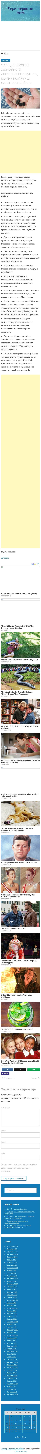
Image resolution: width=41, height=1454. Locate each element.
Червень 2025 (12, 1249)
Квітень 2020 (12, 1381)
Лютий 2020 (11, 1386)
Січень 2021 (11, 1357)
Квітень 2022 (12, 1319)
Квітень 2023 (12, 1297)
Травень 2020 (12, 1378)
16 (16, 1424)
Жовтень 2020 (12, 1365)
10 (20, 1420)
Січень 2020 (11, 1389)
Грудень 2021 (12, 1327)
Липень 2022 (11, 1311)
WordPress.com (21, 1451)
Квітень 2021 (12, 1349)
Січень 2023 (11, 1303)
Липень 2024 (11, 1260)
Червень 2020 (12, 1376)
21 (7, 1427)
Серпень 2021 (12, 1338)
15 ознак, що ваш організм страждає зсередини (19, 1213)
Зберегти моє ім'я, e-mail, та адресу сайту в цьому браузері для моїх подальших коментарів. (19, 1168)
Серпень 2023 (12, 1286)
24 (20, 1427)
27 (34, 1427)
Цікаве (6, 1073)
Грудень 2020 (12, 1359)
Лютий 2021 (11, 1354)
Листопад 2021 (12, 1330)
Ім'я (3, 1131)
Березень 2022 (12, 1322)
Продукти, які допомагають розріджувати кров (16, 1222)
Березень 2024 (12, 1268)
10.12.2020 (5, 60)
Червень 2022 (12, 1313)
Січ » (23, 1437)
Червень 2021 (12, 1343)
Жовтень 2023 (12, 1281)
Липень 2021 (11, 1340)
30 (16, 1431)
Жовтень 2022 (12, 1305)
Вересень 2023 (12, 1284)
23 (16, 1427)
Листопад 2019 (12, 1394)
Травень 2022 (12, 1316)
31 (20, 1431)
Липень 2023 (11, 1289)
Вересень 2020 (12, 1367)
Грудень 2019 (12, 1392)
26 (29, 1427)
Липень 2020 (11, 1373)
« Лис (17, 1437)
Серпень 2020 (12, 1370)
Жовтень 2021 (12, 1332)
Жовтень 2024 (12, 1257)
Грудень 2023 (12, 1276)
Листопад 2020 (12, 1362)
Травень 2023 (12, 1295)
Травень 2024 (12, 1262)
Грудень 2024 (12, 1251)
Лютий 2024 (11, 1270)
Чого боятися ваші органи (17, 1209)
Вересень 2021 (12, 1335)
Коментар (5, 1108)
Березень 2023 (12, 1300)
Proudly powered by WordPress (12, 1449)
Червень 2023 (12, 1292)
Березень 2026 (12, 1246)
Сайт (3, 1153)
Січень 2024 (11, 1273)
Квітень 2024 (12, 1265)
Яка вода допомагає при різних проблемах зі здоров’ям (17, 1226)
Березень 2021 (12, 1351)
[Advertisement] (20, 38)
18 (25, 1424)
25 (25, 1427)
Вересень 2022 (12, 1308)
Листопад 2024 (12, 1254)
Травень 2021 (12, 1346)
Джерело (5, 558)
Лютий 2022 (11, 1324)
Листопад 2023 (12, 1278)
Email (3, 1142)
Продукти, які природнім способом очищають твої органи (19, 1217)
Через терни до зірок (20, 10)
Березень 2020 (12, 1384)
